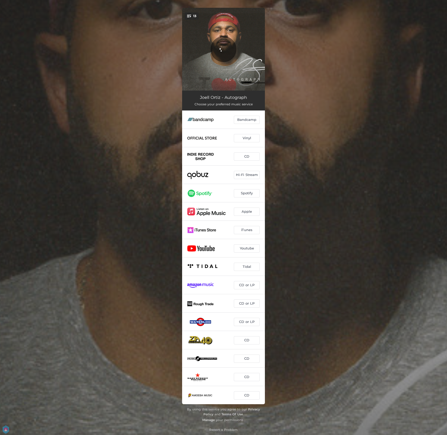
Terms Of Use (232, 414)
